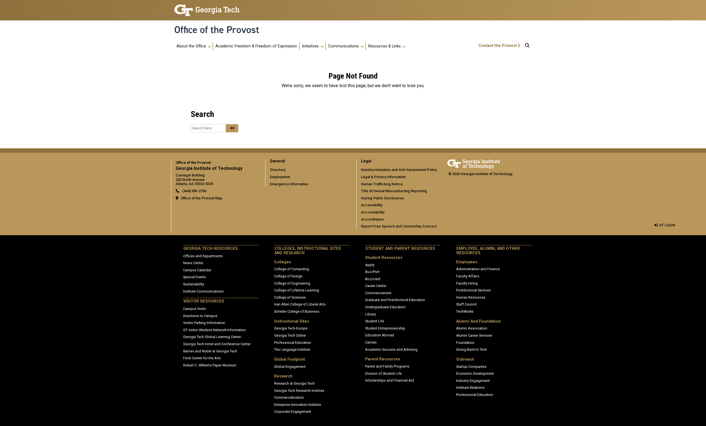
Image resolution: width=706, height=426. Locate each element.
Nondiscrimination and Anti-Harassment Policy (399, 170)
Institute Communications (203, 291)
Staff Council (466, 304)
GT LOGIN (667, 225)
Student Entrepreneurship (385, 328)
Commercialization (289, 397)
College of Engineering (292, 283)
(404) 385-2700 (193, 191)
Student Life (374, 321)
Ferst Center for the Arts (202, 358)
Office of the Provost (216, 30)
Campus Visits (194, 309)
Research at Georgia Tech (294, 383)
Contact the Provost (497, 45)
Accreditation (372, 219)
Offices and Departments (203, 256)
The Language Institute (292, 349)
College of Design (288, 276)
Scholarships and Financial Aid (389, 380)
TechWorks (465, 311)
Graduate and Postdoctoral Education (395, 300)
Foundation (465, 343)
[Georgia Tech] (473, 163)
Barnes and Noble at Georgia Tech (210, 351)
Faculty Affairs (467, 276)
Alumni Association (471, 328)
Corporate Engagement (292, 411)
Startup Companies (471, 367)
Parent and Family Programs (387, 366)
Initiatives (310, 46)
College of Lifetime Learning (296, 290)
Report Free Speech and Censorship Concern (399, 226)
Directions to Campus (200, 316)
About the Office (191, 46)
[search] (527, 46)
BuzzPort (372, 272)
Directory (277, 170)
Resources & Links (384, 46)
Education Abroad (379, 335)
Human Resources (470, 297)
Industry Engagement (473, 381)
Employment (280, 177)
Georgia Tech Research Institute (299, 391)
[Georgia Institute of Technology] (207, 7)
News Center (193, 263)
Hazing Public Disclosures (382, 198)
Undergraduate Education (385, 307)
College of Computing (291, 269)
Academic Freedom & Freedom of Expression (256, 46)
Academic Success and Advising (391, 349)
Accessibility (371, 205)
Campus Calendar (197, 270)
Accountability (372, 212)
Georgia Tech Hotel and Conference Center (217, 344)
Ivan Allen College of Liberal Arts (300, 304)
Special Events (194, 277)
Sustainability (193, 284)
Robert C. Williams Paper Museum (209, 365)
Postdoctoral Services (473, 290)
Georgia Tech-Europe (290, 328)
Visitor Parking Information (204, 323)
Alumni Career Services (474, 335)
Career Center (375, 286)
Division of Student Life (383, 373)
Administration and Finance (478, 269)
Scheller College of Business (296, 311)
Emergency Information (289, 184)
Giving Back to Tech (471, 349)
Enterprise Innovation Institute (297, 405)
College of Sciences (290, 297)
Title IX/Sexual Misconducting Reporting (394, 191)
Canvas (371, 342)
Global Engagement (290, 367)
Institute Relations (470, 387)
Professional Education (292, 343)
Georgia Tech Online (290, 335)
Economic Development (475, 373)
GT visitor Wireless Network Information (214, 330)
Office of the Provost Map (201, 198)
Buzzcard (372, 279)
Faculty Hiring (467, 283)
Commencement (378, 293)
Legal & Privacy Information (383, 177)
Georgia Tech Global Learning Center (212, 337)
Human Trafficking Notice (382, 184)
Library (370, 314)
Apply (370, 265)
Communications (343, 46)
